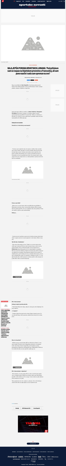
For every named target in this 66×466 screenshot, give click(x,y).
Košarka (34, 1)
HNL (23, 1)
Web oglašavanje (43, 451)
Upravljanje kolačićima (33, 454)
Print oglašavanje (50, 451)
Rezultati (13, 403)
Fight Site (49, 1)
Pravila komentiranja (27, 451)
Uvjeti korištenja (20, 451)
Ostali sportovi (41, 1)
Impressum (14, 451)
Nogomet (18, 1)
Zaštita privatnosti (36, 451)
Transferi (28, 1)
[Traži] (64, 1)
